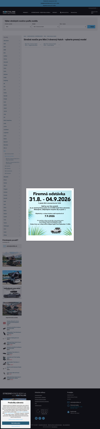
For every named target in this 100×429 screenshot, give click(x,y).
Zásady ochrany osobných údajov (16, 419)
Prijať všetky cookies (15, 423)
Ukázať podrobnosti (15, 426)
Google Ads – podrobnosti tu (23, 412)
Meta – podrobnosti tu (9, 413)
